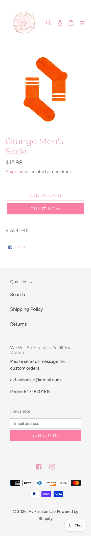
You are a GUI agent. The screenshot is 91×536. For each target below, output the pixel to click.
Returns (18, 324)
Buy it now (45, 208)
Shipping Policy (26, 309)
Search (17, 294)
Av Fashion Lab (42, 511)
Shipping (15, 171)
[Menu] (82, 22)
